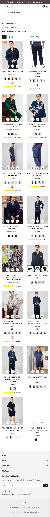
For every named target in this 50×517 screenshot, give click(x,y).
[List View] (12, 36)
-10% (4, 42)
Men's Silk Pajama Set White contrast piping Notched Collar (37, 324)
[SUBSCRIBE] (45, 485)
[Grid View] (9, 36)
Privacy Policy (15, 512)
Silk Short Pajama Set (10, 27)
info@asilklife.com (11, 494)
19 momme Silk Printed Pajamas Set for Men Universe (12, 379)
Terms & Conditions (32, 512)
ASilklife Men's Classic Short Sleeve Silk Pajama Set (12, 324)
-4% (4, 246)
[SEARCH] (35, 7)
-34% (5, 96)
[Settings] (46, 7)
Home (3, 12)
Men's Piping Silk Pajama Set (12, 71)
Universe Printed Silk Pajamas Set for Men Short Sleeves (37, 430)
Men (8, 12)
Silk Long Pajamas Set (11, 23)
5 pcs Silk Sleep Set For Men (37, 275)
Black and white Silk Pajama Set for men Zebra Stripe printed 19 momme (12, 277)
